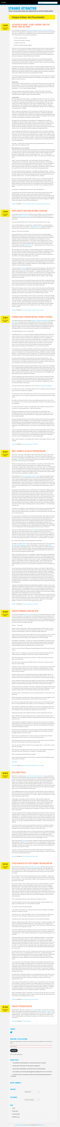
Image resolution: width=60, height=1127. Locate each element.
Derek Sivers (15, 322)
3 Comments (47, 203)
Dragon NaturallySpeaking (19, 545)
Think (34, 529)
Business (34, 203)
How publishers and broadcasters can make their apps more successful (29, 1062)
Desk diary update (19, 772)
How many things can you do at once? (31, 476)
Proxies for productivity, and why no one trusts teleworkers (39, 30)
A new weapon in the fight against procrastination (32, 863)
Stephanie (24, 543)
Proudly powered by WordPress (21, 1124)
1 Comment (41, 765)
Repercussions (40, 203)
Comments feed (16, 1114)
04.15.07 (5, 452)
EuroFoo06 (14, 761)
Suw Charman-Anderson (5, 28)
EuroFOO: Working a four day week (25, 611)
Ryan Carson (27, 614)
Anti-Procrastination (26, 203)
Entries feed (15, 1111)
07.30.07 (5, 318)
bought (28, 866)
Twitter (19, 459)
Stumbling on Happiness (36, 320)
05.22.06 (5, 1007)
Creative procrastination (22, 1006)
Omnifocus (23, 268)
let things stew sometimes (46, 1011)
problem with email (28, 245)
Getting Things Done (35, 866)
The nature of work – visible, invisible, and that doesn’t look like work (31, 25)
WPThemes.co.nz (41, 1124)
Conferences (35, 765)
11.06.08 (5, 25)
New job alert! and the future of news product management (26, 1065)
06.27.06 (5, 864)
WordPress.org (15, 1116)
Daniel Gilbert (47, 320)
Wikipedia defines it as (35, 226)
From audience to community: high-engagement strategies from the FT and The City (32, 1071)
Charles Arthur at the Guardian (23, 215)
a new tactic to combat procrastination (34, 776)
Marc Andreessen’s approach (45, 385)
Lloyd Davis (24, 840)
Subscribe (14, 1050)
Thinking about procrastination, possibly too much (32, 316)
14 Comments (35, 604)
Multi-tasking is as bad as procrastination (28, 451)
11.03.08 (5, 211)
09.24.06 (5, 612)
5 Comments (35, 444)
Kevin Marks (25, 214)
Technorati (32, 1009)
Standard (14, 203)
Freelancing (34, 310)
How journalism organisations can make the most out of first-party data (29, 1068)
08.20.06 (5, 773)
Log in (13, 1108)
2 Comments (41, 310)
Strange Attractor (22, 8)
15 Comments (35, 999)
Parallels (50, 545)
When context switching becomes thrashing (29, 210)
